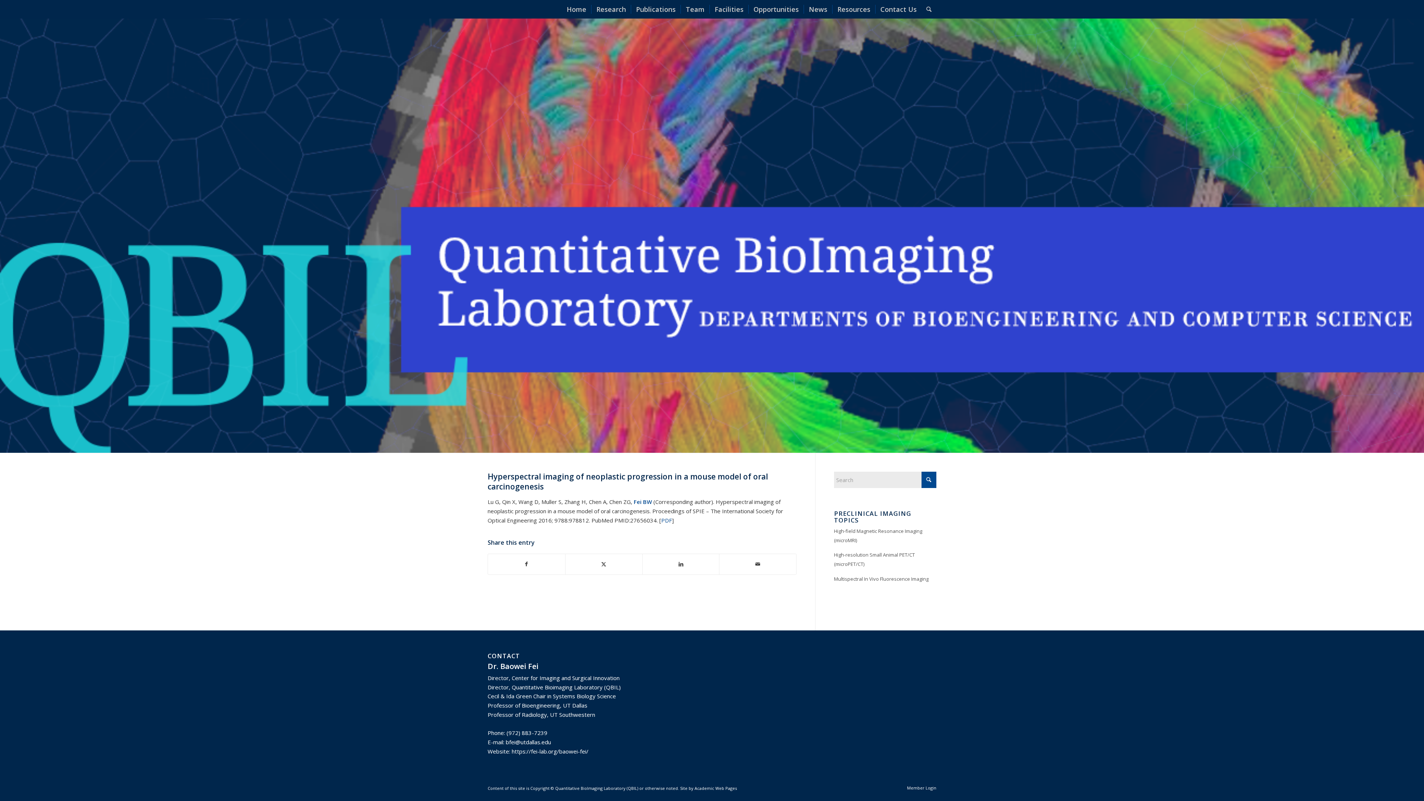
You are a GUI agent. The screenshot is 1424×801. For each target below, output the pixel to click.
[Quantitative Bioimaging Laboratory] (508, 9)
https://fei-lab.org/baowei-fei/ (550, 751)
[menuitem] (576, 9)
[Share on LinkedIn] (681, 564)
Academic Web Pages (716, 788)
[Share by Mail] (757, 564)
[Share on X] (604, 564)
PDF (666, 520)
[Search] (929, 9)
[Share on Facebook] (526, 564)
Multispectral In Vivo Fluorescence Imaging (881, 579)
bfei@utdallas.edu (528, 742)
